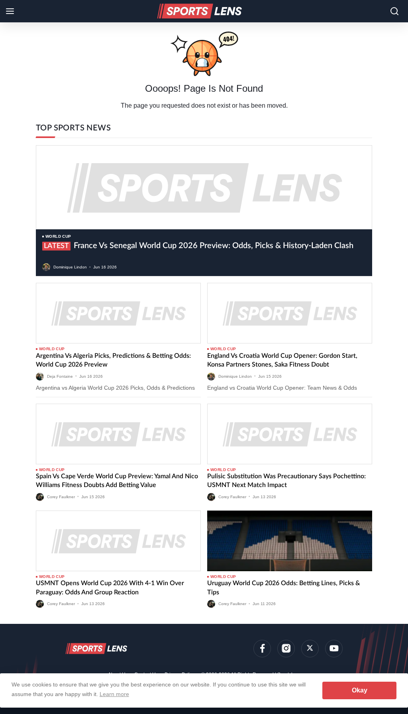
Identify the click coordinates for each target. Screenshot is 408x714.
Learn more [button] (114, 694)
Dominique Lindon (70, 267)
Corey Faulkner (61, 496)
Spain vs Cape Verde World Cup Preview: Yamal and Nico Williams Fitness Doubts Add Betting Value (117, 480)
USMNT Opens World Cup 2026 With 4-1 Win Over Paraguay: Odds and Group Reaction (110, 587)
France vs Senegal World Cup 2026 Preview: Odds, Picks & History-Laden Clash (198, 246)
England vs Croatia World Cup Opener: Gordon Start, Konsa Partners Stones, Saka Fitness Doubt (282, 360)
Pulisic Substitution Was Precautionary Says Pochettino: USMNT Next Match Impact (286, 480)
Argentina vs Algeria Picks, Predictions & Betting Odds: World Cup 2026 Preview (113, 360)
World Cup (58, 236)
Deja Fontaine (60, 376)
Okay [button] (359, 690)
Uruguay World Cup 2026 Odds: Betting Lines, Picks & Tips (283, 587)
